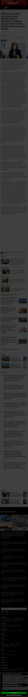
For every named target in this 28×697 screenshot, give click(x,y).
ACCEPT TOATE (14, 692)
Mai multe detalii (22, 677)
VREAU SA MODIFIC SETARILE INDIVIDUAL (14, 695)
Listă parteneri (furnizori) (5, 690)
